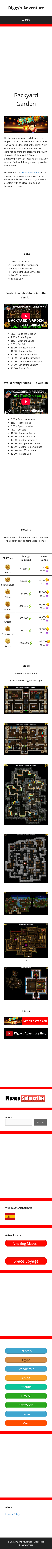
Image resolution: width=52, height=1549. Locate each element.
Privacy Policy (12, 1514)
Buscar (9, 1117)
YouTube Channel (31, 172)
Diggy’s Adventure (26, 8)
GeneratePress (26, 1544)
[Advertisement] (26, 57)
